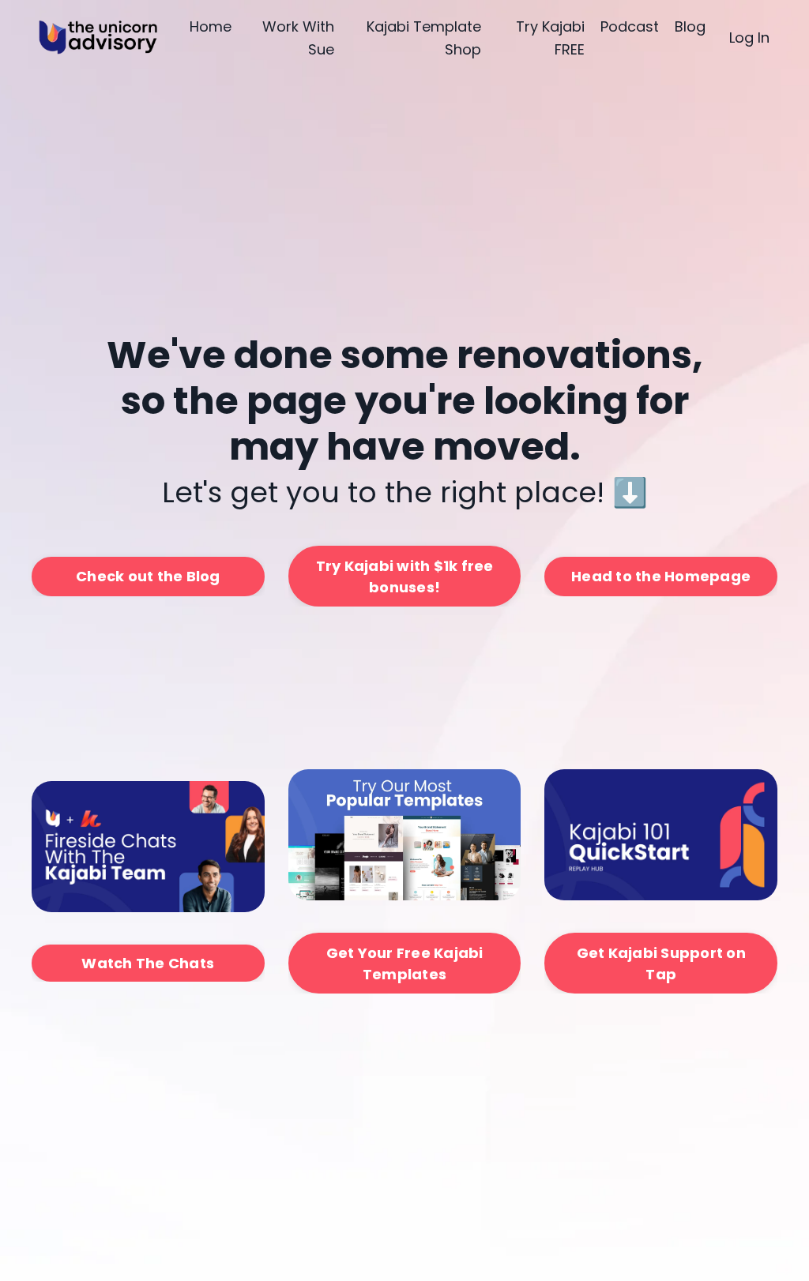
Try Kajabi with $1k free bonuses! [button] (405, 576)
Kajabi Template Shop (424, 38)
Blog (690, 26)
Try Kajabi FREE (550, 38)
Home (210, 26)
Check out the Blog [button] (148, 576)
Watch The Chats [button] (147, 963)
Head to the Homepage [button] (661, 576)
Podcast (629, 26)
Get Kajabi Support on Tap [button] (661, 963)
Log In (749, 37)
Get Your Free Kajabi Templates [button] (405, 963)
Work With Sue (298, 38)
